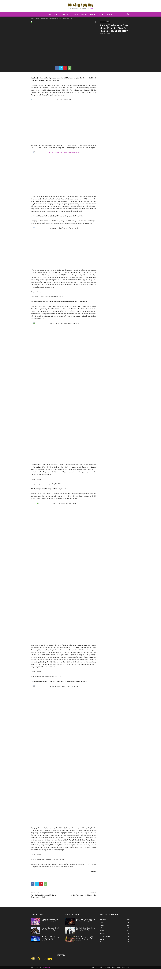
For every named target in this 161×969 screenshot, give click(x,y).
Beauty (92, 14)
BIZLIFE (109, 14)
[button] (128, 14)
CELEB (56, 14)
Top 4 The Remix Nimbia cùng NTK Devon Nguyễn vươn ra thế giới (43, 896)
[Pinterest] (65, 68)
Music (37, 19)
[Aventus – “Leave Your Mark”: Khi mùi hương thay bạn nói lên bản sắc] (35, 930)
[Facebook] (57, 68)
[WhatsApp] (69, 68)
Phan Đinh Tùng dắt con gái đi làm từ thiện (83, 895)
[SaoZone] (80, 6)
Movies (83, 14)
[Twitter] (61, 68)
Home (49, 14)
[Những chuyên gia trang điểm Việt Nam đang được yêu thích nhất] (70, 939)
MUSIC (64, 14)
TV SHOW (73, 14)
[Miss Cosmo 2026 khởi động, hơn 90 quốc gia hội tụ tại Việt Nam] (35, 939)
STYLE (101, 14)
